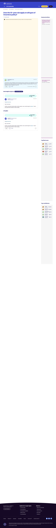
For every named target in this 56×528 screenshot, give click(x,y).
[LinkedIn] (49, 518)
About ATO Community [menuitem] (40, 507)
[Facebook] (47, 518)
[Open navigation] (4, 6)
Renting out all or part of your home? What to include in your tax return (46, 22)
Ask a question (44, 6)
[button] (36, 86)
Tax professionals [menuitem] (23, 514)
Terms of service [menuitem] (39, 510)
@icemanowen (8, 121)
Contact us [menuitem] (38, 514)
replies (32, 106)
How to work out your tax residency (46, 81)
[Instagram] (51, 518)
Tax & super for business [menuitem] (24, 510)
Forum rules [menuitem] (38, 512)
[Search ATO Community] (39, 6)
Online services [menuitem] (22, 512)
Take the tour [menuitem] (39, 509)
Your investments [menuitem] (23, 509)
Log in (51, 6)
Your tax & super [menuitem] (22, 507)
